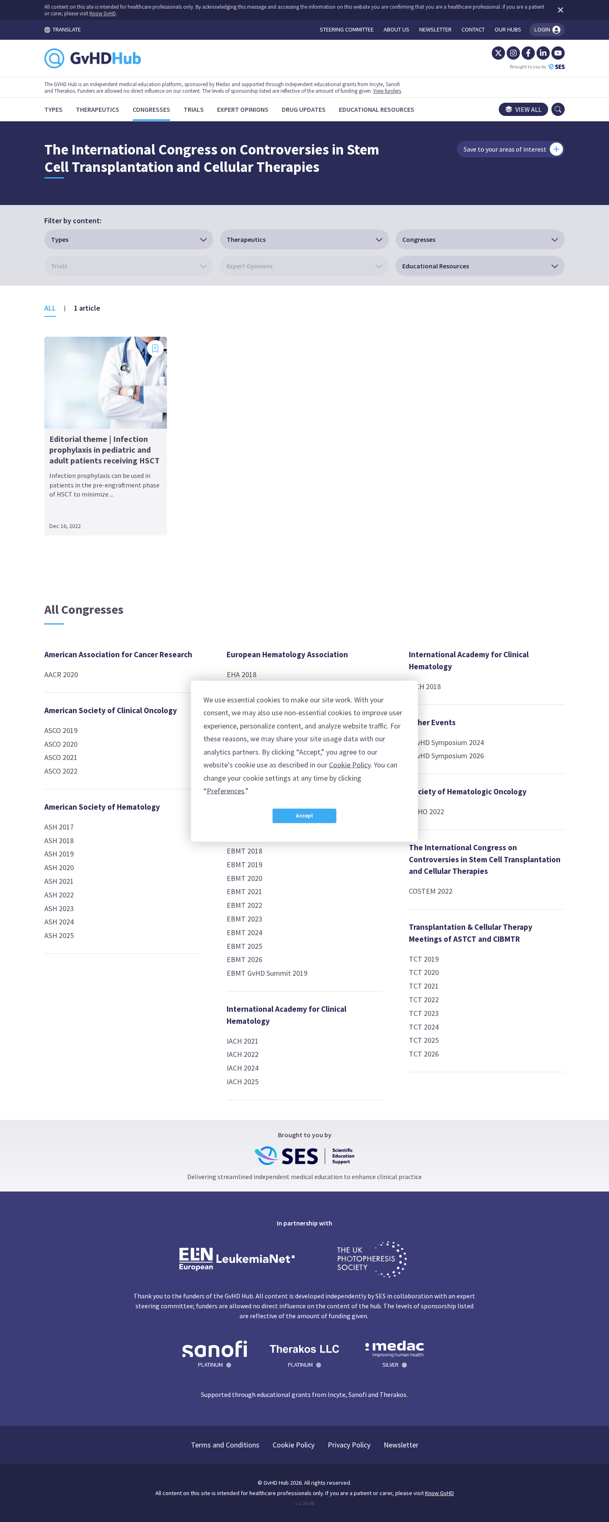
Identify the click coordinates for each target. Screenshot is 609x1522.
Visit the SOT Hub (238, 869)
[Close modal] (454, 626)
